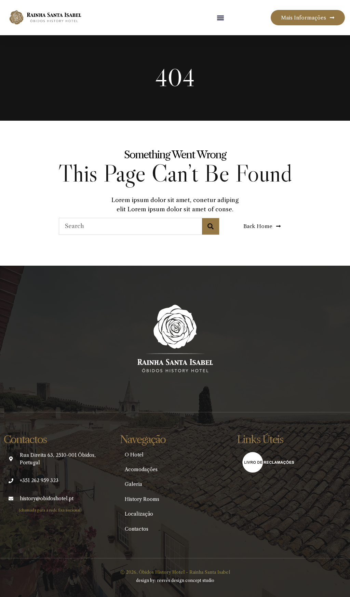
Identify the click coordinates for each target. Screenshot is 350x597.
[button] (220, 17)
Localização (139, 514)
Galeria (133, 484)
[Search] (210, 226)
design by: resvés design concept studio (175, 580)
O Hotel (134, 455)
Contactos (136, 529)
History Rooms (142, 499)
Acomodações (141, 469)
